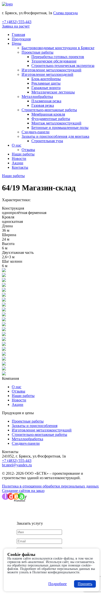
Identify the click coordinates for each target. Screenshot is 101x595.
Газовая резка (42, 105)
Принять (85, 584)
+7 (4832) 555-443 (16, 22)
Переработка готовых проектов (57, 57)
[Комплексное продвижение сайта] (14, 500)
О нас (16, 145)
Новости (19, 158)
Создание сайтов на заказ (23, 490)
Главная (18, 34)
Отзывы (28, 150)
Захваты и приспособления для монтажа (55, 136)
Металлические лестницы (53, 92)
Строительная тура (47, 141)
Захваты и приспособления (34, 426)
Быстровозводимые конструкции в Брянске (58, 48)
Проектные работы (37, 52)
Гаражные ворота (46, 88)
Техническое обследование (53, 61)
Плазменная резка (46, 101)
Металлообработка (37, 96)
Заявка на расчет (16, 26)
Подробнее (57, 584)
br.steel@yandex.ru (17, 465)
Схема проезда (65, 13)
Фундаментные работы (50, 119)
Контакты (20, 167)
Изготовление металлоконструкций (51, 70)
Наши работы (23, 154)
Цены (16, 43)
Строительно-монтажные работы (49, 110)
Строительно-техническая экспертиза (62, 65)
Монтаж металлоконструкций (56, 123)
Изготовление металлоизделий (47, 74)
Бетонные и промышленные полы (59, 127)
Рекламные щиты (46, 83)
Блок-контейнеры (46, 79)
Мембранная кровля (48, 114)
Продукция (21, 39)
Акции (17, 163)
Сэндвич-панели (36, 132)
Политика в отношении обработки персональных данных (50, 486)
